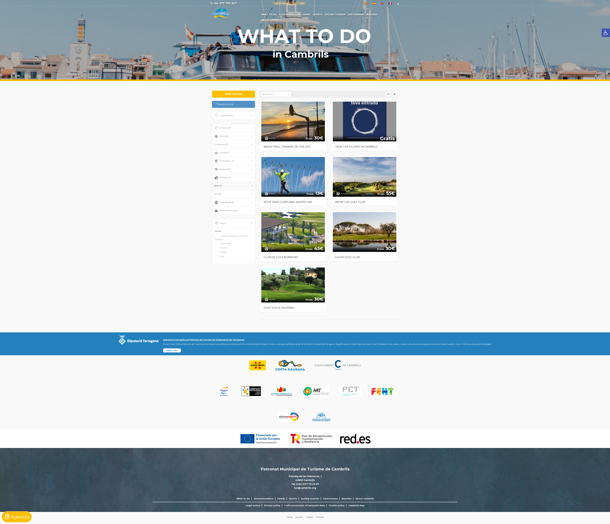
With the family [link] (228, 210)
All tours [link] (225, 128)
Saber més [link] (172, 350)
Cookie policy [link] (337, 505)
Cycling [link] (224, 152)
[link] (606, 33)
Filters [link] (222, 223)
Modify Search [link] (226, 115)
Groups (223, 247)
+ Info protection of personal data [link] (304, 505)
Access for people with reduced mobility (231, 238)
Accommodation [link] (289, 14)
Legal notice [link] (253, 505)
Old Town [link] (225, 177)
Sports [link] (317, 14)
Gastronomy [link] (356, 14)
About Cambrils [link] (271, 19)
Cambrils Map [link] (356, 505)
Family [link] (307, 14)
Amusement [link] (221, 144)
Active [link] (224, 136)
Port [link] (217, 194)
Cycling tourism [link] (335, 14)
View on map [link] (233, 94)
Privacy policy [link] (272, 505)
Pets (222, 256)
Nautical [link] (225, 169)
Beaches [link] (371, 14)
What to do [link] (269, 14)
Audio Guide (225, 243)
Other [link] (218, 185)
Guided (223, 252)
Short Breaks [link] (227, 202)
